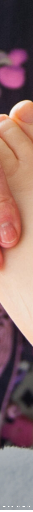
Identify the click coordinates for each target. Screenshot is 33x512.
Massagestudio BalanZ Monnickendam (16, 507)
